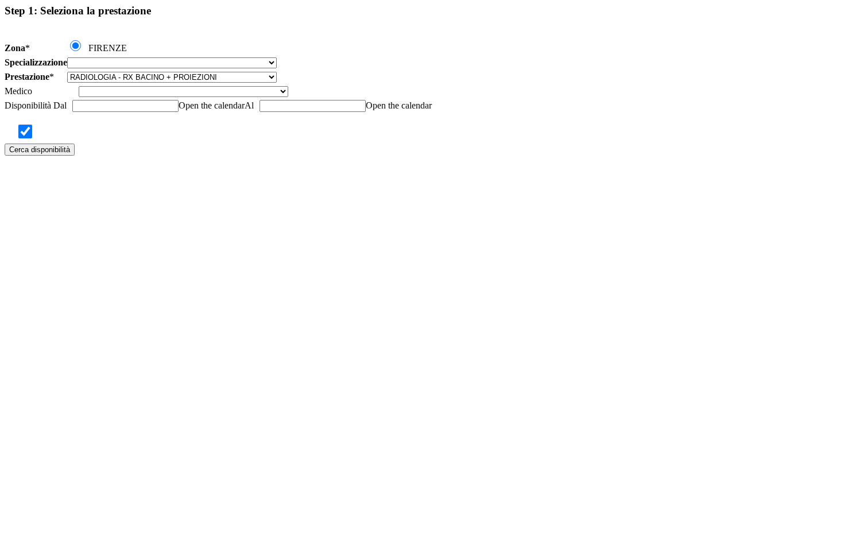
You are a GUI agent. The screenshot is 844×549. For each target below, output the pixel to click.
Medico (18, 91)
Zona (15, 48)
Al (249, 105)
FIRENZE (107, 48)
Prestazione (27, 77)
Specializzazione (36, 62)
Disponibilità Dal (36, 105)
